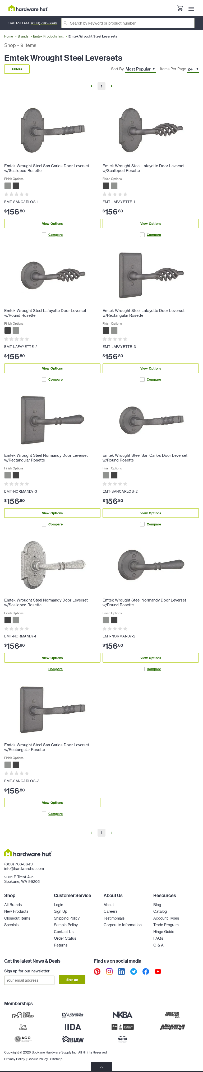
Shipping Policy (67, 918)
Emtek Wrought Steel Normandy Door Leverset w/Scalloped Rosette (46, 602)
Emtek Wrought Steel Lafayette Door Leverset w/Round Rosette (45, 313)
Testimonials (114, 918)
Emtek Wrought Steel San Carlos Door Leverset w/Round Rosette (145, 458)
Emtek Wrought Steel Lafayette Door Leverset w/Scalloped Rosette (143, 168)
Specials (11, 924)
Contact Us (63, 931)
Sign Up (60, 911)
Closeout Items (17, 918)
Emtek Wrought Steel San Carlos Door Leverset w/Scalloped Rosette (46, 168)
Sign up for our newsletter (27, 971)
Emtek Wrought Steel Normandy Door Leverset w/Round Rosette (144, 602)
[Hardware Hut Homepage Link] (28, 8)
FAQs (158, 938)
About (109, 904)
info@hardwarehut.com (24, 868)
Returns (60, 945)
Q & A (158, 945)
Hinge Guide (163, 931)
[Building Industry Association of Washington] (73, 1039)
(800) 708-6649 (44, 23)
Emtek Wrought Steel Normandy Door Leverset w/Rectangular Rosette (46, 458)
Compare (55, 235)
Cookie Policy (37, 1059)
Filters (17, 69)
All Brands (13, 904)
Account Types (166, 918)
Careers (110, 911)
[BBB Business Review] (123, 1027)
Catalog (160, 911)
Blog (157, 904)
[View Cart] (179, 9)
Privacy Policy (14, 1059)
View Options (52, 224)
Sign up (72, 980)
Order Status (65, 938)
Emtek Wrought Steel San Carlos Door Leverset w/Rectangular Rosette (46, 747)
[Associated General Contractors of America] (23, 1039)
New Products (16, 911)
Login (58, 904)
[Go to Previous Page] (91, 86)
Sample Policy (66, 924)
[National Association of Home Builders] (123, 1039)
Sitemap (56, 1059)
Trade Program (166, 924)
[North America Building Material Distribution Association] (172, 1027)
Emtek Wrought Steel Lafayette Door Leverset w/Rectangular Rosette (143, 313)
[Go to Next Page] (112, 86)
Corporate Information (123, 924)
